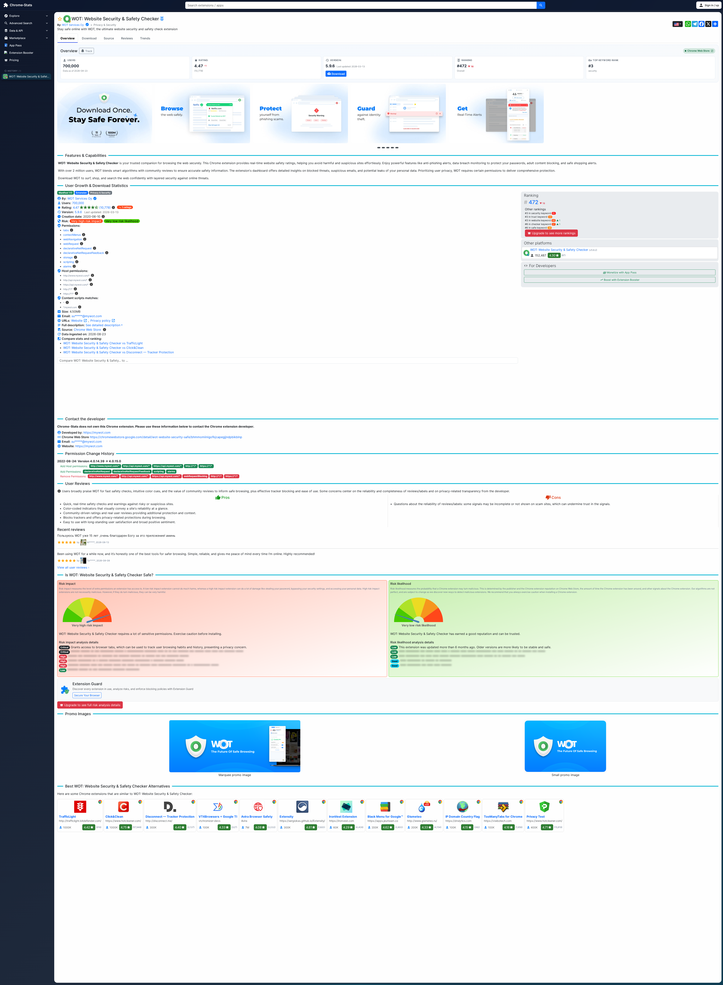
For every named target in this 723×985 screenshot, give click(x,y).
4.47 (92, 207)
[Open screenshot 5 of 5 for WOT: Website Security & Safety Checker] (496, 113)
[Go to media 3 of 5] (388, 147)
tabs (66, 230)
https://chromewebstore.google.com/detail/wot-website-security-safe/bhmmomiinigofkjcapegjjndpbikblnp (166, 437)
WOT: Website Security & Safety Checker (559, 250)
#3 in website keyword (540, 220)
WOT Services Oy (73, 24)
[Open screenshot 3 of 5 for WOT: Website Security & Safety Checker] (300, 113)
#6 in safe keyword (538, 227)
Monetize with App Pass (621, 272)
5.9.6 (78, 212)
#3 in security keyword (540, 213)
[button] (708, 5)
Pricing (14, 60)
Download (89, 38)
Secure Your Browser (87, 695)
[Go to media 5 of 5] (397, 147)
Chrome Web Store (698, 50)
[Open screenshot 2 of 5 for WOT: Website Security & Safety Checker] (202, 113)
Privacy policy (100, 320)
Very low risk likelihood (121, 221)
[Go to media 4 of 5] (392, 147)
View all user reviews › (73, 567)
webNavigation (72, 239)
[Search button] (541, 5)
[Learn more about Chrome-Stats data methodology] (104, 329)
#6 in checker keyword (540, 224)
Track (88, 51)
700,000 (78, 203)
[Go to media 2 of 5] (383, 147)
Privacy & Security (105, 24)
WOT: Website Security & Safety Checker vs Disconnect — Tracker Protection (118, 352)
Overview (67, 38)
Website (77, 320)
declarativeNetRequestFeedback (83, 252)
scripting (68, 261)
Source (109, 38)
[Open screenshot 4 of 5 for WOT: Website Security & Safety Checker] (398, 113)
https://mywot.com (97, 432)
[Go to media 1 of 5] (379, 147)
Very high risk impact (86, 221)
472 (537, 202)
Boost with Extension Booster (621, 279)
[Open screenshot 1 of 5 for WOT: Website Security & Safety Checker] (104, 113)
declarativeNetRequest (77, 248)
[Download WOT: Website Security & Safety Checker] (387, 67)
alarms (67, 266)
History (14, 70)
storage (68, 257)
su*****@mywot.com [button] (87, 316)
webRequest (71, 243)
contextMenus (72, 234)
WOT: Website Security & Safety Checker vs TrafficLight (103, 343)
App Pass (15, 45)
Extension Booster (21, 52)
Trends (145, 38)
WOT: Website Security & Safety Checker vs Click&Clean (103, 348)
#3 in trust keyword (538, 216)
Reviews (127, 38)
